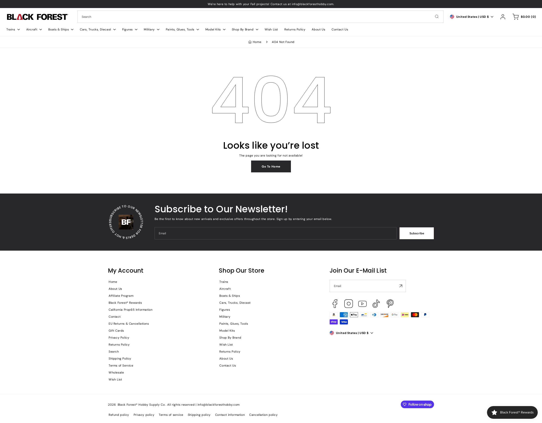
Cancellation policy (263, 415)
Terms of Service (121, 365)
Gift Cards (116, 330)
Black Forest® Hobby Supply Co (141, 405)
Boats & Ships (229, 296)
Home (257, 42)
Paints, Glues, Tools (233, 323)
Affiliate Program (121, 296)
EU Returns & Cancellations (129, 323)
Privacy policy (144, 415)
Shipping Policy (120, 358)
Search (114, 351)
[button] (13, 29)
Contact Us (227, 365)
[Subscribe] (401, 286)
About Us (115, 289)
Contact (114, 317)
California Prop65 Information (130, 310)
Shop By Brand (230, 337)
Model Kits (227, 330)
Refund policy (119, 415)
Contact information (230, 415)
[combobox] (260, 17)
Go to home (271, 166)
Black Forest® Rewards (125, 303)
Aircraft (225, 289)
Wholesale (116, 372)
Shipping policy (199, 415)
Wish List (115, 379)
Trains (223, 282)
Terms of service (171, 415)
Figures (224, 310)
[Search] (436, 16)
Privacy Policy (119, 337)
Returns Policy (119, 344)
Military (224, 317)
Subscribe (416, 233)
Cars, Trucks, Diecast (235, 303)
